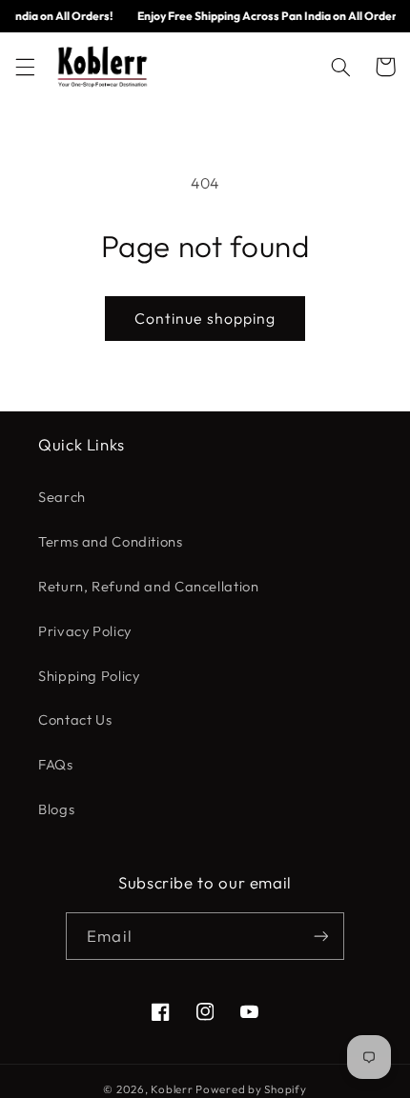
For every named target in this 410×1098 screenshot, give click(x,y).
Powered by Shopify (250, 1089)
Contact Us (75, 719)
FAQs (55, 764)
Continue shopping (205, 318)
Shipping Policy (88, 676)
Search (62, 497)
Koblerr (172, 1089)
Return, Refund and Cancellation (148, 586)
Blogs (56, 809)
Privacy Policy (85, 631)
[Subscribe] (320, 935)
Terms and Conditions (110, 541)
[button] (25, 67)
